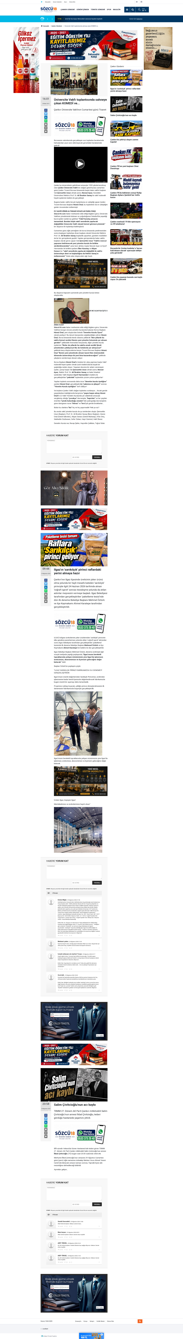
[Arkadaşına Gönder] (45, 124)
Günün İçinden (83, 9)
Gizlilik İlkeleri (101, 1321)
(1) (71, 1262)
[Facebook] (45, 110)
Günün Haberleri (57, 2)
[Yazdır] (45, 127)
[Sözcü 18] (49, 9)
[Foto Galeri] (141, 2)
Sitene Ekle (72, 2)
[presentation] (47, 19)
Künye (85, 1321)
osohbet (45, 1329)
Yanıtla (61, 935)
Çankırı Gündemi (68, 9)
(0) (67, 935)
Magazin (116, 9)
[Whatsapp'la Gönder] (45, 120)
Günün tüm (135, 19)
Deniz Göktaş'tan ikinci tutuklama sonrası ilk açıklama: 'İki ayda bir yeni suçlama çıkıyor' (88, 19)
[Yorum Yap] (45, 131)
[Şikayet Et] (99, 935)
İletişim (92, 1321)
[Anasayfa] (42, 2)
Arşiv (65, 2)
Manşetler (48, 2)
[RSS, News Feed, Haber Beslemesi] (140, 1321)
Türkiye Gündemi (98, 9)
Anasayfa (78, 1321)
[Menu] (127, 9)
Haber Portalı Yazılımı (50, 1336)
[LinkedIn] (45, 117)
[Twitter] (45, 113)
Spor (109, 9)
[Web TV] (137, 2)
